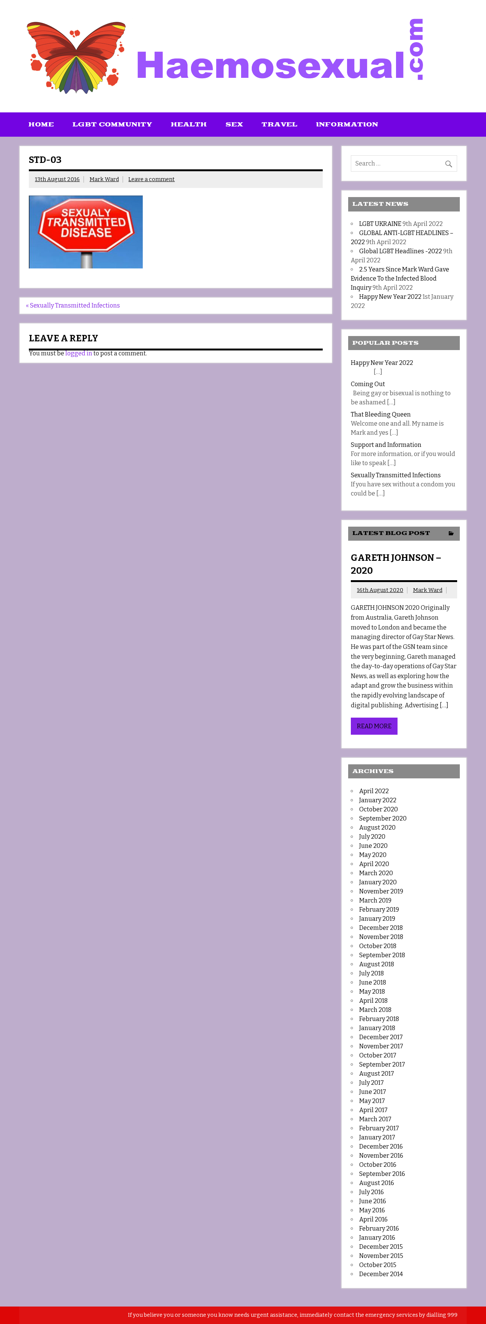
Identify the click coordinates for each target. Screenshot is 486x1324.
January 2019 (377, 918)
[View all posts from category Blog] (451, 534)
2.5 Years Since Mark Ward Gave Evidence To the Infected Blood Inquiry (400, 278)
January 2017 (377, 1137)
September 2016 (382, 1173)
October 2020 (378, 809)
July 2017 (371, 1082)
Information (347, 124)
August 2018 (376, 964)
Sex (234, 124)
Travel (279, 124)
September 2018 (382, 955)
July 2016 (371, 1192)
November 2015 (381, 1255)
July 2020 (372, 836)
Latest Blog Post (391, 533)
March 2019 (375, 900)
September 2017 (382, 1064)
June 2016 (372, 1201)
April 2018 (373, 1000)
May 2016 (372, 1210)
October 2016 (377, 1164)
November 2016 (381, 1155)
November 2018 (381, 937)
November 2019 (381, 891)
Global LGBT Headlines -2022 (400, 251)
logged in (78, 353)
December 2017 (381, 1037)
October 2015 (377, 1265)
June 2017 (372, 1091)
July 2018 (371, 973)
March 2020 (376, 873)
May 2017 (372, 1101)
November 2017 (381, 1046)
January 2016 (377, 1237)
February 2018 (379, 1019)
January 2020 (378, 882)
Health (189, 124)
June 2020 (373, 845)
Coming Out (368, 384)
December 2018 (381, 927)
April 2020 (374, 864)
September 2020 (383, 818)
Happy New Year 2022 (390, 296)
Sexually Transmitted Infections (396, 475)
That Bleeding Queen (381, 414)
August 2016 (376, 1183)
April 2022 (374, 791)
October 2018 (377, 946)
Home (41, 124)
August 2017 (376, 1073)
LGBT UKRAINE (380, 223)
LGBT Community (112, 124)
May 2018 (372, 991)
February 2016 (379, 1228)
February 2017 (379, 1128)
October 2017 (377, 1055)
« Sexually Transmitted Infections (73, 305)
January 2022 (377, 800)
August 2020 (377, 827)
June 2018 (372, 982)
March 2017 (375, 1119)
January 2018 (377, 1028)
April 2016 (373, 1219)
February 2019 (379, 909)
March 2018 (375, 1009)
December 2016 (381, 1146)
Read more (374, 726)
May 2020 (373, 854)
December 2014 (381, 1274)
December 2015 (381, 1246)
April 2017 (373, 1110)
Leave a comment (151, 179)
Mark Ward (104, 179)
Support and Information (386, 444)
